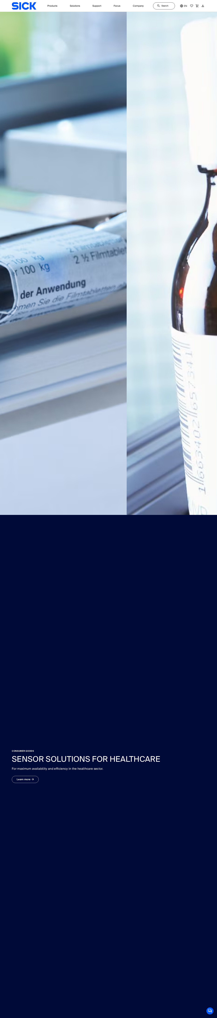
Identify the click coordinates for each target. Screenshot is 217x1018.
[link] (24, 6)
